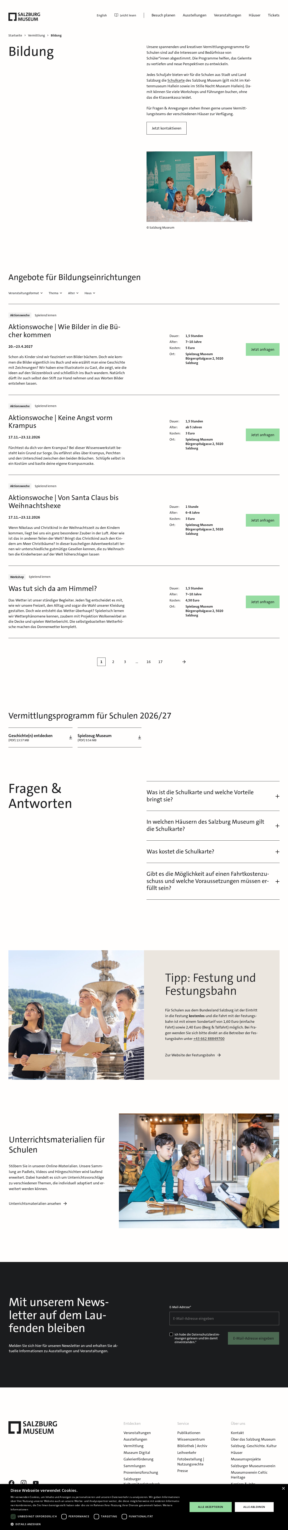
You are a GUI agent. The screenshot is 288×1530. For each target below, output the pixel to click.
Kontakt (237, 1432)
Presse (182, 1470)
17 (160, 661)
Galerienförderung (138, 1459)
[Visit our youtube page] (36, 1483)
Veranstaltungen (227, 15)
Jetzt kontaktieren (166, 128)
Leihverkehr (186, 1452)
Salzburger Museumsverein (253, 1465)
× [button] (283, 1488)
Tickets (274, 15)
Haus (88, 293)
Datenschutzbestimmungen (197, 1336)
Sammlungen (134, 1465)
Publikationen (188, 1432)
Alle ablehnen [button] (254, 1507)
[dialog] (144, 1507)
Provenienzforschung (141, 1472)
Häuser (254, 15)
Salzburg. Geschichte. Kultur (254, 1445)
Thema (53, 293)
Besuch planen (163, 15)
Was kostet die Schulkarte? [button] (180, 851)
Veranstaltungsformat (23, 293)
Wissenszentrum (191, 1439)
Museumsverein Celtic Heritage (249, 1475)
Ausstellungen (194, 15)
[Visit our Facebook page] (11, 1483)
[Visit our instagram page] (24, 1483)
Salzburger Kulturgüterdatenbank (142, 1481)
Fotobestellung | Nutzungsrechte (190, 1462)
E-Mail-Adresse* (180, 1307)
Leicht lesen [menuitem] (128, 15)
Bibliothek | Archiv (192, 1445)
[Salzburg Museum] (24, 17)
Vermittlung (134, 1445)
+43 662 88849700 (209, 1038)
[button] (97, 1524)
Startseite (15, 35)
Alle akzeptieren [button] (210, 1507)
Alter (71, 293)
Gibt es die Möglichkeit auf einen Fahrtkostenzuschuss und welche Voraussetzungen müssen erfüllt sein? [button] (208, 881)
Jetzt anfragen (262, 349)
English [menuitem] (102, 15)
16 (149, 661)
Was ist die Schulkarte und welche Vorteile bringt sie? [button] (200, 796)
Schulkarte (176, 80)
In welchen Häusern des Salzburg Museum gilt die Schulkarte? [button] (205, 825)
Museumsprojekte (246, 1459)
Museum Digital (137, 1452)
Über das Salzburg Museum (253, 1439)
